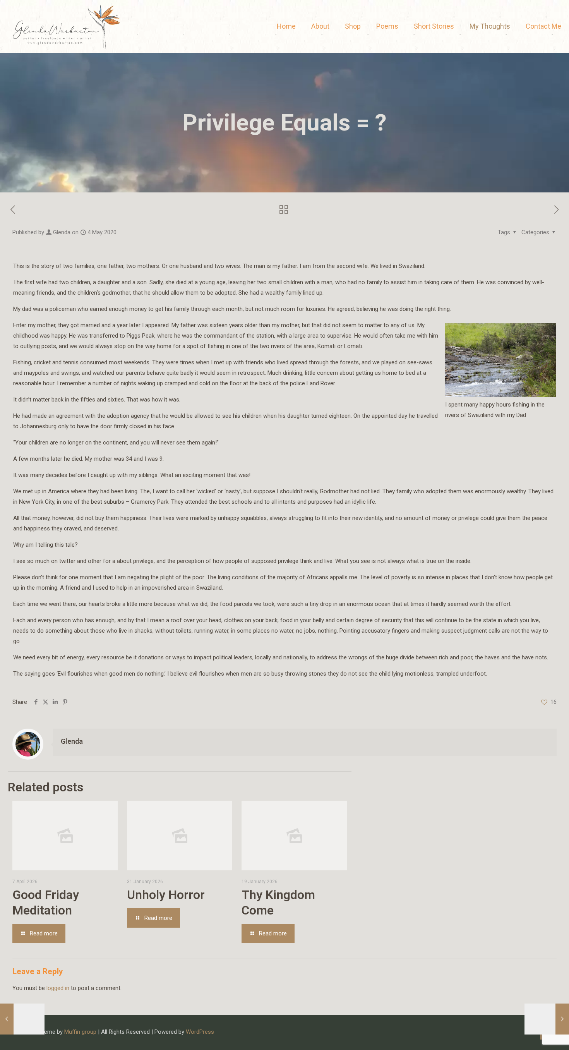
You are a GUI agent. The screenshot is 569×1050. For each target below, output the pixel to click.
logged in (57, 988)
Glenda (61, 232)
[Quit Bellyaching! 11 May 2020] (546, 1019)
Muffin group (80, 1031)
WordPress (200, 1031)
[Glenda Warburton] (65, 26)
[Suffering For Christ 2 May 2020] (22, 1019)
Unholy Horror (166, 894)
